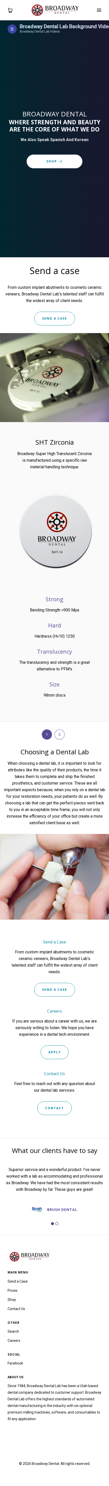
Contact (54, 1108)
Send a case (54, 318)
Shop (52, 161)
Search (13, 1331)
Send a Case (54, 989)
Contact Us (16, 1309)
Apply (54, 1052)
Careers (14, 1341)
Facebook (15, 1363)
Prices (12, 1290)
